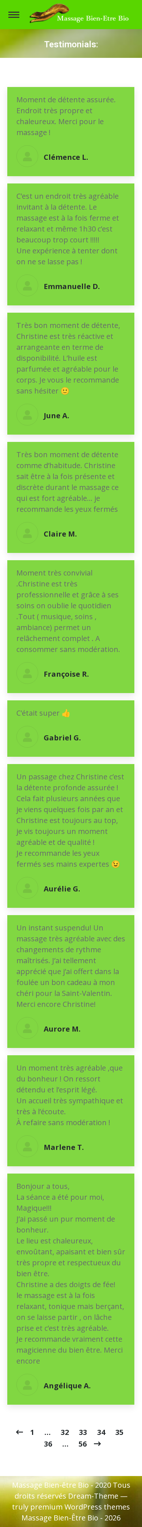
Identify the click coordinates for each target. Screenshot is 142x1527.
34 (101, 1432)
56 (83, 1444)
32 (65, 1432)
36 (48, 1444)
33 (83, 1432)
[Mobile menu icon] (13, 14)
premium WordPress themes (80, 1507)
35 (119, 1432)
